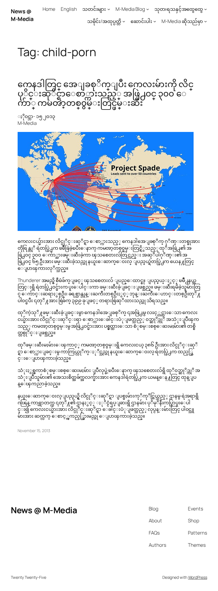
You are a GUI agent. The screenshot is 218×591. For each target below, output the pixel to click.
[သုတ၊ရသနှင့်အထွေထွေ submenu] (205, 9)
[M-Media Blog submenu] (147, 9)
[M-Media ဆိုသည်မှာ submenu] (205, 21)
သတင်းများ (94, 9)
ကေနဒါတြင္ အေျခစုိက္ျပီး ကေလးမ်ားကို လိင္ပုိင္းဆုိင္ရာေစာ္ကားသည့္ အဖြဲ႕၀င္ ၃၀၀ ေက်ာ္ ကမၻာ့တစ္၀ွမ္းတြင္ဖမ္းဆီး (106, 93)
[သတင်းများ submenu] (108, 9)
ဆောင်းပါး (141, 21)
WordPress (197, 577)
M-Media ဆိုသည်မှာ (182, 21)
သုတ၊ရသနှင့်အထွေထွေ (178, 9)
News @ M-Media (22, 15)
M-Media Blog (130, 9)
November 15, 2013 (34, 430)
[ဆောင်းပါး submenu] (154, 21)
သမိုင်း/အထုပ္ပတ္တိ (104, 21)
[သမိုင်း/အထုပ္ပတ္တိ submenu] (123, 21)
